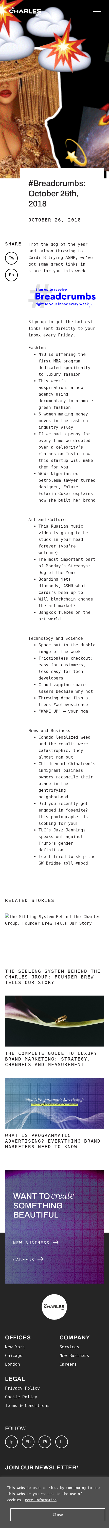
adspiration (52, 387)
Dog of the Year (57, 572)
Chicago (13, 1355)
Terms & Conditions (27, 1405)
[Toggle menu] (97, 11)
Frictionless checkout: (66, 658)
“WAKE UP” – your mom (63, 711)
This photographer (61, 816)
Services (69, 1346)
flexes (65, 612)
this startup (53, 460)
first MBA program (60, 361)
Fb (11, 274)
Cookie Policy (21, 1396)
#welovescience (70, 704)
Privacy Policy (22, 1388)
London (12, 1364)
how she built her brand (67, 500)
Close (58, 1515)
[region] (54, 1502)
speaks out (52, 836)
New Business (33, 1242)
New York (15, 1346)
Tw (11, 258)
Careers (25, 1259)
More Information (41, 1500)
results (67, 743)
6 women (47, 414)
